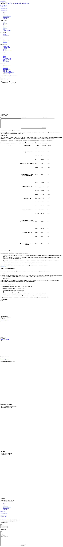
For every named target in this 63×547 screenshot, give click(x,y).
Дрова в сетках (6, 39)
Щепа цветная (6, 70)
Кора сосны (5, 67)
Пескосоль (5, 60)
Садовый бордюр (6, 73)
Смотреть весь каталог (5, 75)
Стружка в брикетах (7, 50)
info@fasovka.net (3, 8)
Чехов (24, 3)
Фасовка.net (2, 1)
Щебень (4, 57)
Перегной (5, 28)
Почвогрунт (5, 25)
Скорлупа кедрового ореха (8, 72)
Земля (4, 29)
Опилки (4, 49)
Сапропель (5, 24)
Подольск (27, 3)
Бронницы (8, 3)
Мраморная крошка (7, 58)
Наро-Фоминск (13, 3)
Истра (21, 3)
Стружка (5, 48)
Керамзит (5, 54)
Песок (4, 56)
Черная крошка (6, 61)
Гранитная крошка (7, 59)
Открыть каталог (13, 75)
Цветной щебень (6, 69)
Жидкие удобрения (7, 30)
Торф (4, 22)
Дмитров (18, 3)
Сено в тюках (6, 46)
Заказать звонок (3, 10)
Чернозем (5, 23)
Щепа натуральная (7, 71)
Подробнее (6, 319)
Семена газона (6, 35)
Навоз (4, 27)
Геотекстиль (5, 68)
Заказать (2, 319)
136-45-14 (3, 5)
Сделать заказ (3, 266)
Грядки (4, 34)
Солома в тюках (6, 47)
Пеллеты (5, 42)
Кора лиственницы (7, 65)
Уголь (4, 41)
